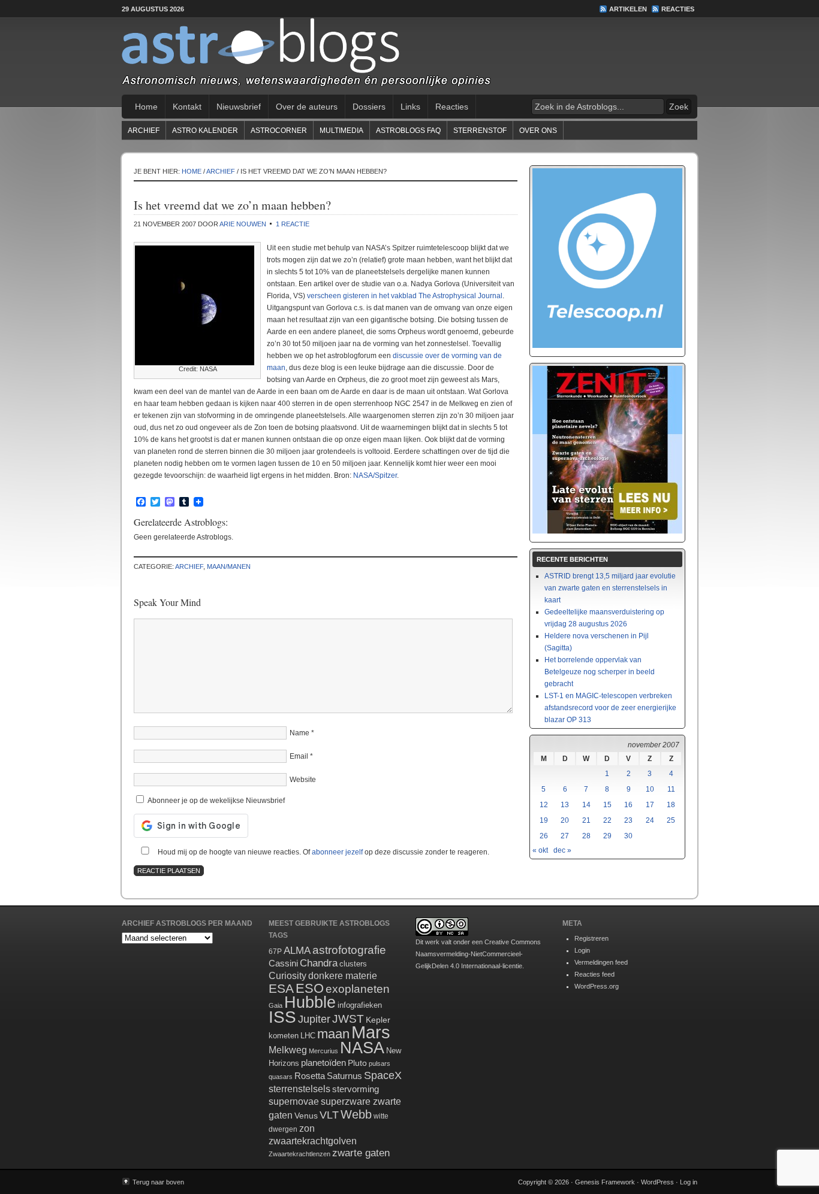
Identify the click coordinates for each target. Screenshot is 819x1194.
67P (275, 951)
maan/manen (229, 566)
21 (586, 820)
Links (410, 106)
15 (607, 805)
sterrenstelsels (299, 1088)
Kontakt (187, 106)
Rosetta (309, 1076)
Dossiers (369, 106)
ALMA (297, 950)
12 (544, 805)
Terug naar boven (158, 1182)
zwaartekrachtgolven (313, 1141)
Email (299, 756)
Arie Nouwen (242, 224)
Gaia (275, 1005)
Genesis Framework (605, 1182)
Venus (306, 1115)
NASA (362, 1048)
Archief (143, 130)
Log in (688, 1182)
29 (607, 836)
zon (307, 1128)
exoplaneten (358, 989)
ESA (281, 988)
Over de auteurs (307, 106)
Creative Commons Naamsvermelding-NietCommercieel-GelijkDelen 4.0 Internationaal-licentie (478, 953)
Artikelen (628, 9)
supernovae (294, 1101)
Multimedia (341, 130)
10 (650, 789)
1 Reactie (292, 224)
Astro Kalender (205, 130)
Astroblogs (409, 56)
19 (544, 820)
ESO (310, 988)
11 (671, 789)
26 (544, 836)
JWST (348, 1019)
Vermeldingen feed (601, 962)
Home (146, 106)
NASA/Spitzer (375, 475)
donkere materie (342, 976)
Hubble (310, 1002)
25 (671, 820)
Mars (370, 1032)
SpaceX (383, 1075)
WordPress (657, 1182)
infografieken (360, 1005)
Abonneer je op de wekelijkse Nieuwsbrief (215, 800)
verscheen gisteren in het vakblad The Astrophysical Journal (404, 296)
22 (607, 820)
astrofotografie (349, 950)
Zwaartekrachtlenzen (299, 1153)
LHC (307, 1035)
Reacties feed (594, 974)
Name (299, 733)
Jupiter (314, 1019)
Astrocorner (279, 130)
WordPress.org (596, 986)
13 (565, 805)
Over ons (538, 130)
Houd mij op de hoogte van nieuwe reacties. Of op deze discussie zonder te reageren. (322, 852)
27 (565, 836)
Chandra (319, 963)
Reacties (677, 9)
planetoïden (323, 1062)
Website (303, 779)
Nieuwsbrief (238, 106)
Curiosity (287, 976)
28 (586, 836)
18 (671, 805)
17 (650, 805)
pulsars (379, 1063)
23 (628, 820)
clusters (353, 964)
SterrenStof (480, 130)
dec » (562, 850)
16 (628, 805)
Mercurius (323, 1050)
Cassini (283, 963)
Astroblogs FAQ (408, 130)
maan (333, 1033)
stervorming (355, 1089)
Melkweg (288, 1049)
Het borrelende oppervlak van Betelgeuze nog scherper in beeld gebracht (599, 672)
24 (650, 820)
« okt (540, 850)
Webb (356, 1114)
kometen (284, 1035)
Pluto (357, 1063)
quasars (281, 1076)
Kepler (378, 1020)
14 (586, 805)
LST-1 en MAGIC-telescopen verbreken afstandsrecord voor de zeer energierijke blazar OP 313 (610, 708)
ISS (282, 1017)
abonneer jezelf (337, 852)
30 (628, 836)
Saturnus (344, 1076)
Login (582, 950)
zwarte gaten (361, 1153)
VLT (329, 1115)
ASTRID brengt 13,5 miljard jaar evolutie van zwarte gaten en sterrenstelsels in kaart (610, 588)
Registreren (591, 938)
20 (565, 820)
